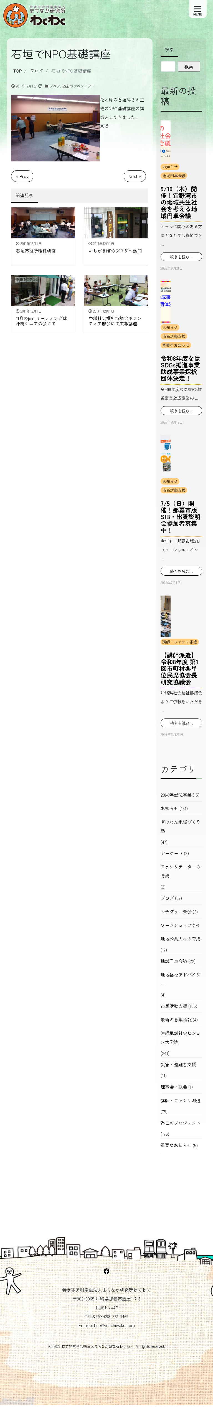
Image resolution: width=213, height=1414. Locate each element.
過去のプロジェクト (78, 86)
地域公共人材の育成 (181, 938)
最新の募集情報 (176, 1019)
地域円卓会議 (174, 175)
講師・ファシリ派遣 (179, 642)
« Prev (22, 176)
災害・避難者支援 (178, 1064)
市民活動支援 (174, 336)
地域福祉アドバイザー (181, 979)
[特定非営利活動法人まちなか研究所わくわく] (35, 13)
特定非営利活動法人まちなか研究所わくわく (98, 1346)
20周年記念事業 (176, 794)
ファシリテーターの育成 (181, 871)
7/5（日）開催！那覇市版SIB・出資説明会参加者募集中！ (181, 516)
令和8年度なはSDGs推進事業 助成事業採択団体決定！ (180, 368)
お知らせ (170, 166)
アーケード (172, 853)
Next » (134, 176)
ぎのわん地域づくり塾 (181, 826)
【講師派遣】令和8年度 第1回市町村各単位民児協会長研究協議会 (179, 668)
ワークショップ (176, 925)
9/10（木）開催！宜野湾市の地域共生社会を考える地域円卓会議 (179, 202)
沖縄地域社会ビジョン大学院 (181, 1037)
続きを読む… (181, 256)
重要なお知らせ (175, 345)
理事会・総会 (174, 1086)
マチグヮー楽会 (176, 911)
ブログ (54, 86)
